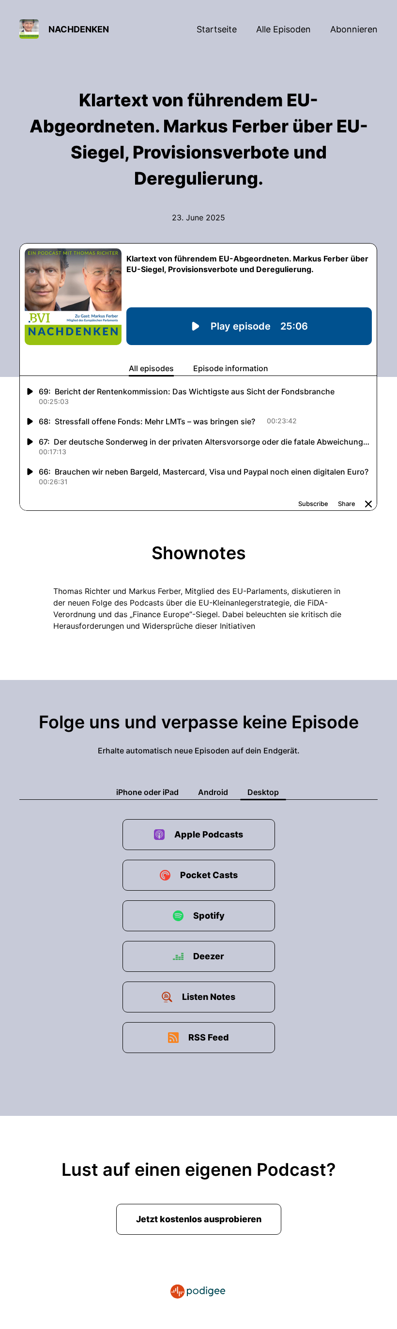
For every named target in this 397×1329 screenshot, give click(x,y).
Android (213, 792)
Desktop (263, 792)
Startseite (217, 29)
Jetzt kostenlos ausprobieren (198, 1219)
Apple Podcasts (208, 834)
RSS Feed (208, 1037)
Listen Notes (208, 997)
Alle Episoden (283, 29)
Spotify (209, 915)
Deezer (208, 956)
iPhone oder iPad (147, 792)
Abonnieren (354, 29)
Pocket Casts (209, 875)
